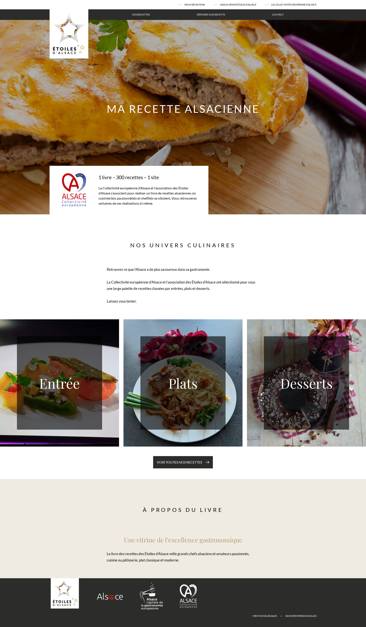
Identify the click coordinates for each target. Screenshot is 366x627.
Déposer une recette (211, 14)
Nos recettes (141, 14)
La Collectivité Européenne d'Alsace (293, 4)
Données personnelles (300, 615)
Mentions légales (265, 615)
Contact (278, 14)
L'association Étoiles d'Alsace (238, 4)
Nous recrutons (194, 4)
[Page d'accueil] (69, 34)
